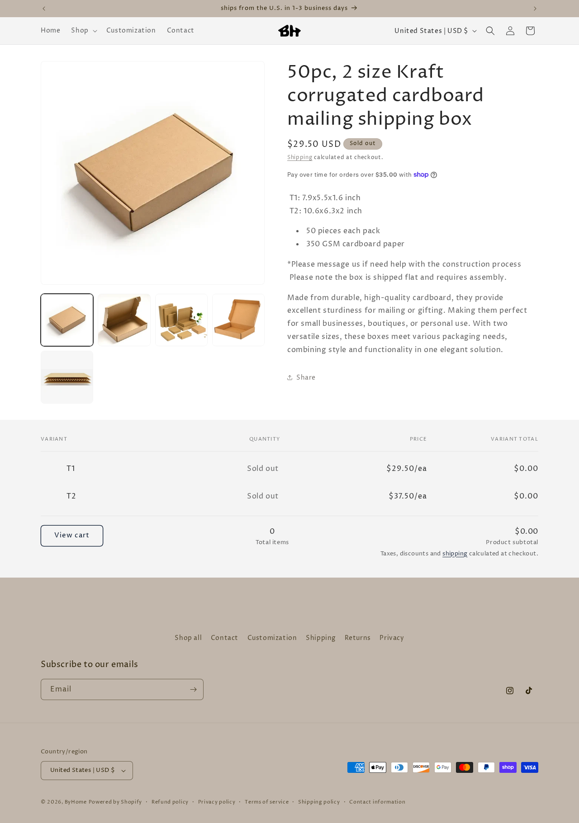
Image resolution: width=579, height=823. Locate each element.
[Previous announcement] (44, 8)
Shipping (300, 157)
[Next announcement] (535, 8)
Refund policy (170, 802)
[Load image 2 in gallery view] (124, 320)
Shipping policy (319, 802)
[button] (83, 30)
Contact (224, 638)
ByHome (76, 802)
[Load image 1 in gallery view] (67, 320)
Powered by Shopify (115, 802)
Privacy (392, 638)
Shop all (188, 638)
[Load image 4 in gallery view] (238, 320)
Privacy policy (217, 802)
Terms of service (267, 802)
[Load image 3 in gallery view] (181, 320)
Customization (272, 638)
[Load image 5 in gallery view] (67, 377)
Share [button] (306, 377)
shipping (454, 554)
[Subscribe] (193, 689)
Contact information (377, 802)
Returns (358, 638)
